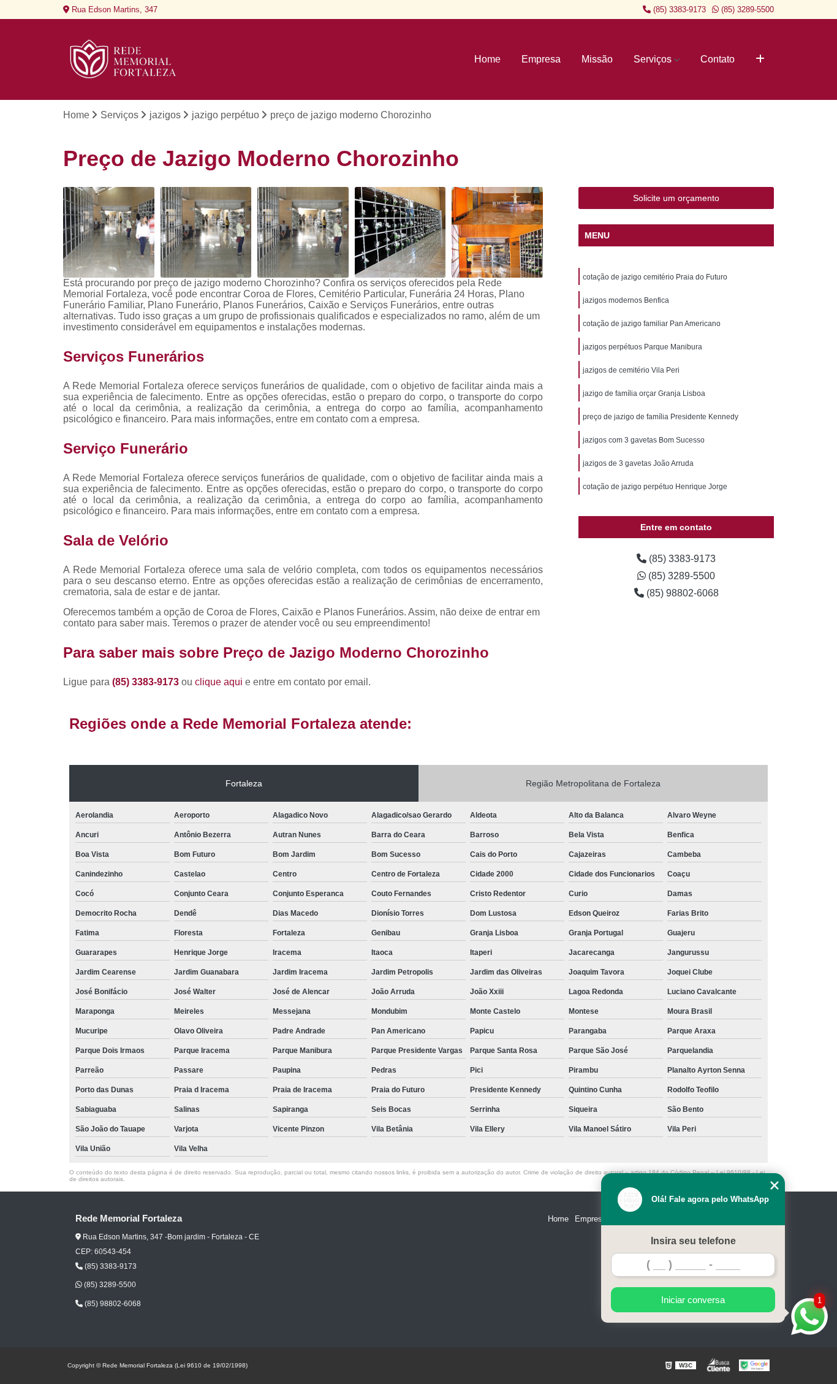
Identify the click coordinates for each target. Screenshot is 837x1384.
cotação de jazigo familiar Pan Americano (652, 323)
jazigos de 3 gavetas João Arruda (638, 463)
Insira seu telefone (693, 1241)
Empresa (541, 59)
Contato (717, 59)
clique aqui (219, 682)
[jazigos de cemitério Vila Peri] (108, 232)
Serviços (653, 59)
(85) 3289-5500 (746, 9)
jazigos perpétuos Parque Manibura (642, 347)
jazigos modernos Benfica (626, 300)
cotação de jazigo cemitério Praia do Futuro (655, 277)
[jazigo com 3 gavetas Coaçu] (497, 232)
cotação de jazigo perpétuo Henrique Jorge (655, 486)
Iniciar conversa (693, 1300)
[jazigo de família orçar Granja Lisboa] (400, 232)
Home (487, 59)
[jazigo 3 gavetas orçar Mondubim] (206, 232)
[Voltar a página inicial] (124, 59)
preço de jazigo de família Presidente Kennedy (660, 417)
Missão (597, 59)
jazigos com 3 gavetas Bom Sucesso (644, 440)
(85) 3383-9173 (678, 9)
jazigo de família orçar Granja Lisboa (644, 393)
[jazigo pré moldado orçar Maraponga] (303, 232)
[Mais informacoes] (760, 59)
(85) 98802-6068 (681, 593)
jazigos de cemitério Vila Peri (631, 370)
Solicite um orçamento (676, 198)
